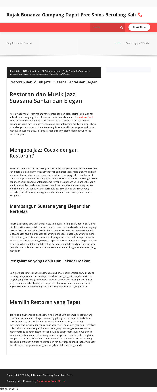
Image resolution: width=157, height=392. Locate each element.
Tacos (52, 74)
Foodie (72, 71)
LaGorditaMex (83, 71)
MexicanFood (16, 74)
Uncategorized (32, 71)
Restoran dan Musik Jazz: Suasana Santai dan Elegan (53, 82)
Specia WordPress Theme (51, 380)
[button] (121, 27)
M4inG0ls (15, 71)
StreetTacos (29, 74)
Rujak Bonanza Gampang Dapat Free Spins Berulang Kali (71, 15)
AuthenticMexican (53, 71)
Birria (65, 71)
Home (118, 43)
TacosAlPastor (63, 74)
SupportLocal (42, 74)
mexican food (85, 117)
